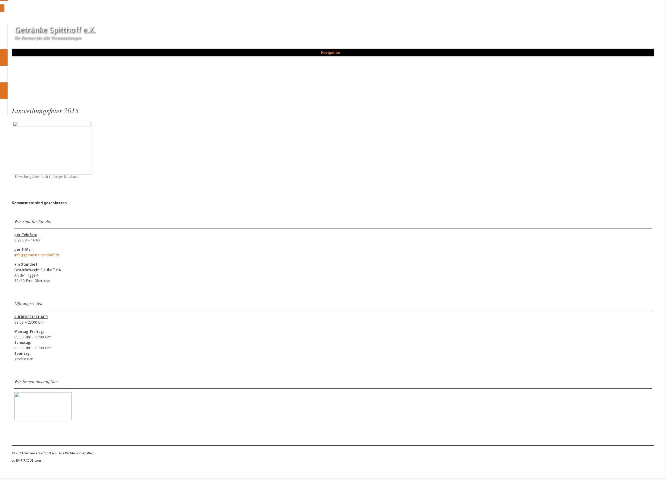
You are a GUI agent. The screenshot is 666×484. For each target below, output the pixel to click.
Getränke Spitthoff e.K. (54, 29)
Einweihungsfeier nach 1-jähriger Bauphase (46, 177)
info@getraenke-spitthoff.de (37, 255)
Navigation (330, 52)
